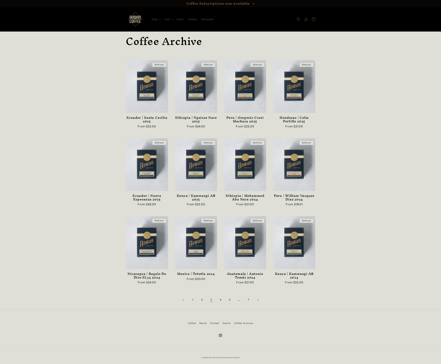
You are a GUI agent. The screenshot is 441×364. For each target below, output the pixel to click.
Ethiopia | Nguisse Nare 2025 (196, 119)
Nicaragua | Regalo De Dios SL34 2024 (146, 275)
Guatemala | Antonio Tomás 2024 (245, 275)
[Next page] (257, 300)
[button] (156, 19)
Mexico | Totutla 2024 (196, 274)
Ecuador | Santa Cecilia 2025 (146, 119)
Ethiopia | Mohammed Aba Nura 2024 (245, 197)
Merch (203, 323)
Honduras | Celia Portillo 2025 (294, 119)
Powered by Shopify (231, 357)
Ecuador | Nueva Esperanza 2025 (146, 197)
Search (227, 323)
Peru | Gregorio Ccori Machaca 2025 (245, 119)
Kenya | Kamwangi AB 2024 (294, 275)
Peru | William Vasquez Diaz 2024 (294, 197)
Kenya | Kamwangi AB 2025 (196, 197)
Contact (214, 323)
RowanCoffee (215, 357)
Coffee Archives (243, 323)
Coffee (192, 323)
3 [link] (211, 299)
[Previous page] (183, 300)
